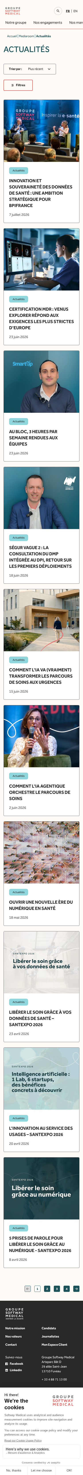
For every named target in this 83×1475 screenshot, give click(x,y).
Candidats (49, 1328)
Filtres (20, 85)
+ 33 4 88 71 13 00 (54, 1379)
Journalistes (50, 1336)
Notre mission (15, 1328)
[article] (41, 161)
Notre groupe (15, 22)
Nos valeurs (13, 1336)
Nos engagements (47, 22)
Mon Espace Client (54, 1345)
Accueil (12, 36)
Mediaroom (26, 36)
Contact (11, 1345)
